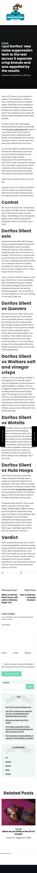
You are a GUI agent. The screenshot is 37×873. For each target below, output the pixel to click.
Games (8, 766)
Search (6, 683)
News (8, 770)
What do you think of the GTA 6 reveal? (18, 832)
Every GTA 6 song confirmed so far (18, 707)
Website (28, 653)
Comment (6, 625)
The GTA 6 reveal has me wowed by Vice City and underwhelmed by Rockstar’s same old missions (19, 713)
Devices (8, 762)
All (7, 758)
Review (8, 774)
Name (5, 653)
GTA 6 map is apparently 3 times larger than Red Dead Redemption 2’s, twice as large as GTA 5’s (19, 729)
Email (16, 653)
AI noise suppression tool (17, 129)
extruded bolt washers (24, 489)
